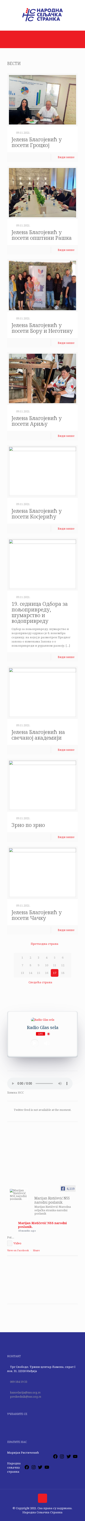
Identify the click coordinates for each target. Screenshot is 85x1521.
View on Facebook (18, 1250)
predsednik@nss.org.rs (25, 1396)
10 (46, 965)
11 (54, 965)
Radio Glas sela (42, 1027)
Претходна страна (44, 944)
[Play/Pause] (34, 1043)
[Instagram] (62, 1458)
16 (46, 973)
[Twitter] (68, 1458)
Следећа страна (40, 982)
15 (38, 973)
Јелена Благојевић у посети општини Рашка (42, 234)
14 (30, 973)
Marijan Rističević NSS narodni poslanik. (42, 1225)
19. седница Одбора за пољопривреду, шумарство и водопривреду (40, 612)
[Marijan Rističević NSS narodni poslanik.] (18, 1194)
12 (62, 965)
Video (17, 1243)
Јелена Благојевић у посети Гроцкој (37, 142)
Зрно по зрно (28, 824)
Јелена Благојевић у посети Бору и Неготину (42, 327)
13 (22, 973)
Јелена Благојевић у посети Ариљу (37, 420)
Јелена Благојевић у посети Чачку (37, 914)
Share (36, 1250)
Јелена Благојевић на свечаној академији (38, 734)
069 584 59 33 (18, 1382)
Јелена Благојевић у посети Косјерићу (37, 513)
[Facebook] (55, 1458)
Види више (66, 157)
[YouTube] (75, 1458)
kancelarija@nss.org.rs (25, 1392)
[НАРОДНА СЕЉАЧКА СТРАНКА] (42, 21)
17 (54, 973)
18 (62, 973)
